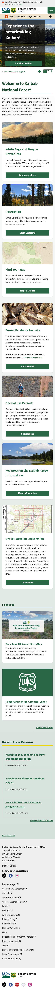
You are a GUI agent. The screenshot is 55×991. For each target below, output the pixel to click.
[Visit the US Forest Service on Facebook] (11, 984)
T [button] (45, 71)
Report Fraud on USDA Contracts (18, 936)
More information (27, 493)
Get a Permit (27, 366)
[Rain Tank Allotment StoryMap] (27, 625)
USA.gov (6, 910)
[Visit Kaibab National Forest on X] (4, 875)
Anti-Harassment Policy (13, 901)
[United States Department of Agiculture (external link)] (6, 10)
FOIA (4, 932)
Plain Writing (8, 923)
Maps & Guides (27, 290)
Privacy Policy (8, 919)
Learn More (27, 582)
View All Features (44, 727)
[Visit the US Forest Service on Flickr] (23, 984)
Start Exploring (28, 232)
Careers (5, 906)
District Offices (9, 865)
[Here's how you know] (27, 3)
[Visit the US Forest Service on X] (4, 984)
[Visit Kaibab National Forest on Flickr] (17, 875)
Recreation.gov (9, 884)
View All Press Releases (41, 820)
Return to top (8, 835)
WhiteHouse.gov (10, 914)
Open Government (11, 954)
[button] (39, 71)
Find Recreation (23, 63)
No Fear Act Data (10, 927)
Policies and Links (10, 941)
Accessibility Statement (13, 888)
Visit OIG (6, 893)
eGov (4, 945)
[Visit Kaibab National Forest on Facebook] (11, 875)
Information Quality (11, 958)
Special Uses (27, 433)
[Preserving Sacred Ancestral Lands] (27, 682)
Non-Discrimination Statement (17, 949)
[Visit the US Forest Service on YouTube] (17, 984)
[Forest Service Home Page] (13, 10)
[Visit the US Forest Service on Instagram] (30, 984)
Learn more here (27, 175)
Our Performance (10, 897)
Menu (51, 10)
